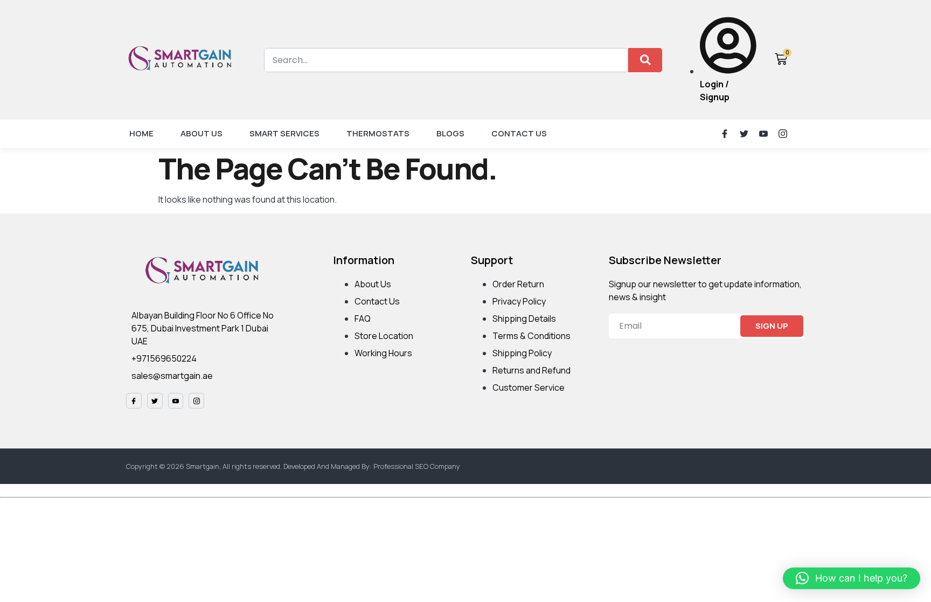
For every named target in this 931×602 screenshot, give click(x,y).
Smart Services (284, 133)
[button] (851, 578)
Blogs (450, 133)
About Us (201, 133)
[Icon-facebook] (724, 133)
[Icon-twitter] (744, 133)
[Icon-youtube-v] (763, 133)
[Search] (645, 60)
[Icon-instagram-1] (783, 133)
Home (141, 133)
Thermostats (377, 133)
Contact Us (519, 133)
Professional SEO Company (416, 466)
